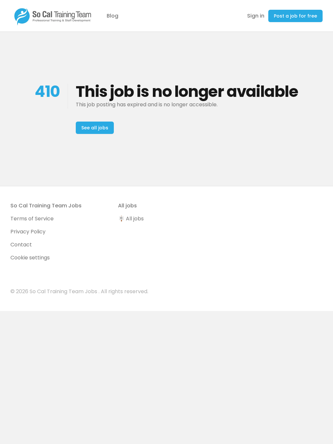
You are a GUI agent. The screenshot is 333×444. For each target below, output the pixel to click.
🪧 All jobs (131, 218)
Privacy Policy (28, 231)
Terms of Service (32, 218)
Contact (21, 244)
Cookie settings (30, 257)
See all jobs (94, 127)
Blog (112, 16)
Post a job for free (295, 16)
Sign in (255, 16)
